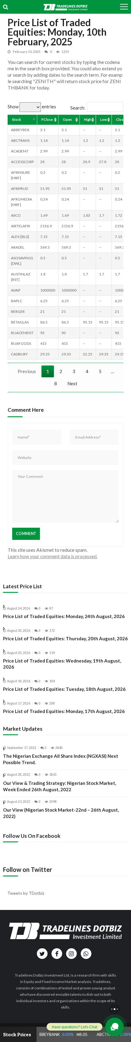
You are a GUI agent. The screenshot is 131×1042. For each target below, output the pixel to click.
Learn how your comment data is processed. (52, 556)
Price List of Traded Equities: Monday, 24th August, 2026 (64, 616)
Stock (16, 119)
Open (67, 119)
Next (72, 383)
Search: (77, 107)
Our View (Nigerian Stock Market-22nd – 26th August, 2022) (61, 813)
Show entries (32, 106)
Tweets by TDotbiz (25, 893)
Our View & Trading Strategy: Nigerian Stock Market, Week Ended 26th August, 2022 (59, 786)
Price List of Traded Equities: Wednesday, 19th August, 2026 (62, 664)
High (87, 119)
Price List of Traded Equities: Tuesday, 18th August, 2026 (64, 689)
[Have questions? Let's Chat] (114, 1027)
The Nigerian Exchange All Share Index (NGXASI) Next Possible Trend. (60, 759)
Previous (27, 371)
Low (103, 119)
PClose (47, 119)
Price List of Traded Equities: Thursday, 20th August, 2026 (65, 638)
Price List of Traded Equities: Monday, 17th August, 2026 (64, 711)
